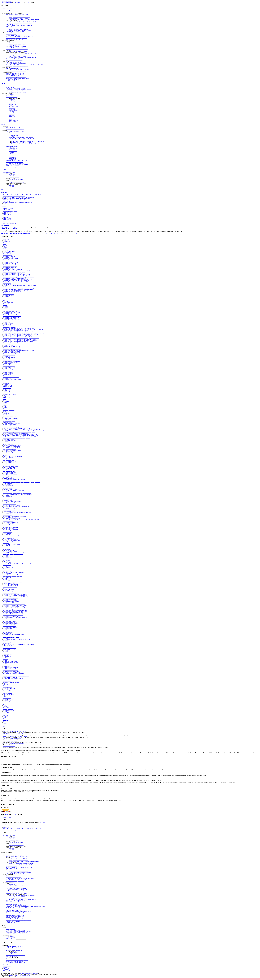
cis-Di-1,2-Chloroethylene (8, 589)
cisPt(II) (5, 696)
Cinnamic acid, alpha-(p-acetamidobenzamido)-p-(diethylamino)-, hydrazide (19, 339)
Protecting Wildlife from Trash (12, 75)
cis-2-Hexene (6, 507)
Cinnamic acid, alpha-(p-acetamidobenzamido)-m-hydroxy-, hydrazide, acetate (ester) (21, 334)
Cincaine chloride (7, 252)
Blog (2, 189)
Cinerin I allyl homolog (8, 302)
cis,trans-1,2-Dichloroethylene (9, 424)
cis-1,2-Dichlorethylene (8, 457)
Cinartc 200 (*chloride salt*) (9, 251)
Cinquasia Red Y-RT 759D (9, 390)
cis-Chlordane (6, 561)
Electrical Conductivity (13, 106)
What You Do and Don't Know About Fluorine (16, 92)
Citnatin (5, 718)
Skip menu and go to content (7, 8)
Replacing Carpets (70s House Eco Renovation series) (14, 201)
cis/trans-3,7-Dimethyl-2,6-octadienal (11, 682)
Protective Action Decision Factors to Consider (21, 142)
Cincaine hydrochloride (8, 253)
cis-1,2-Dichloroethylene (8, 460)
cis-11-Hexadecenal (7, 483)
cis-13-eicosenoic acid (8, 485)
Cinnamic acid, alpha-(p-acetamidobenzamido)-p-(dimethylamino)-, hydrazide (19, 340)
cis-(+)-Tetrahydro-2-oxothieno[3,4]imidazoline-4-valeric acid (16, 428)
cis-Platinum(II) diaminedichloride (10, 668)
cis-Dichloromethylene (8, 629)
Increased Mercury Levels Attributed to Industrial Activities (18, 69)
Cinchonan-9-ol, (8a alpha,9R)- (10, 266)
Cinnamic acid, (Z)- (7, 325)
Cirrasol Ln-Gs (6, 414)
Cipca (4, 400)
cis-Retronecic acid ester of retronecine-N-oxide (13, 673)
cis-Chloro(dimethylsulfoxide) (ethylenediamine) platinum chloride (17, 563)
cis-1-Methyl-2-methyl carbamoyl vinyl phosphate (14, 479)
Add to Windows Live (8, 216)
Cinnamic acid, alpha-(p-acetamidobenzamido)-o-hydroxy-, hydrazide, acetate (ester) (21, 338)
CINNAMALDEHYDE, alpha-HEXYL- (12, 316)
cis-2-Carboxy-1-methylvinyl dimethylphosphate (13, 501)
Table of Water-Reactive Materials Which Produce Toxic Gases (22, 138)
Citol (4, 722)
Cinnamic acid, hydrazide (8, 344)
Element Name (12, 116)
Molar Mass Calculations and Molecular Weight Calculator (18, 89)
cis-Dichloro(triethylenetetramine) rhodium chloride (14, 604)
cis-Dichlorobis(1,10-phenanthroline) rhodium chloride (15, 610)
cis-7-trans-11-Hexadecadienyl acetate (11, 524)
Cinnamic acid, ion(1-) (8, 345)
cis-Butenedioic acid (7, 557)
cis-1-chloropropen (7, 475)
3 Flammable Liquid (13, 149)
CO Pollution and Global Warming (13, 35)
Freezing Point (12, 109)
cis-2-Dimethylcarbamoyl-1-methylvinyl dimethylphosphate (16, 506)
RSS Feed (3, 206)
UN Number (14, 134)
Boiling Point (11, 100)
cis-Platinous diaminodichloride (10, 661)
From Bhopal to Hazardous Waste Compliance (16, 46)
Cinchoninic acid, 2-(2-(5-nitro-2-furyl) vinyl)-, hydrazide (15, 290)
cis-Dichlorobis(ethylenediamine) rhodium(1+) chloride (15, 617)
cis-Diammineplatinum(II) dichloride (11, 601)
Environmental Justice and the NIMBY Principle (16, 51)
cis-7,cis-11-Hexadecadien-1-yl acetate (11, 523)
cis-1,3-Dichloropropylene (8, 471)
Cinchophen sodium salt (8, 294)
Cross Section (12, 103)
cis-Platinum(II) (6, 666)
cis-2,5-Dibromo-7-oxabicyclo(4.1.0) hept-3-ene (13, 490)
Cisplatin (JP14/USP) (7, 687)
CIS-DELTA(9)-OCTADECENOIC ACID (12, 582)
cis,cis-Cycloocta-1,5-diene (9, 421)
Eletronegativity (12, 108)
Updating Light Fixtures (14, 177)
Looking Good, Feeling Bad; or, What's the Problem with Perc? (22, 21)
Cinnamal (5, 308)
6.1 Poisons (11, 153)
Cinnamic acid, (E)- (7, 324)
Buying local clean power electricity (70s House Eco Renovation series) (18, 197)
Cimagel (5, 240)
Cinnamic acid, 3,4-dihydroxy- (9, 327)
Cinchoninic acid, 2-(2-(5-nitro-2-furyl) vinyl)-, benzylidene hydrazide (18, 289)
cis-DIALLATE (6, 590)
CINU (4, 395)
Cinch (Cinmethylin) (7, 255)
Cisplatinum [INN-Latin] (8, 694)
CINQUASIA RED (7, 386)
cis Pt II (4, 417)
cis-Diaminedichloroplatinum (9, 591)
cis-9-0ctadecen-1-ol (7, 530)
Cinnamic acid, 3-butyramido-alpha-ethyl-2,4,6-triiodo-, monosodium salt (19, 328)
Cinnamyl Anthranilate (8, 372)
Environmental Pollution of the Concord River (16, 71)
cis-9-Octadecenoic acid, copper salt (11, 535)
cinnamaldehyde (6, 309)
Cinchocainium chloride (8, 257)
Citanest (5, 706)
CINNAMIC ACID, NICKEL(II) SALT (12, 346)
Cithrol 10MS (6, 713)
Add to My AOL (6, 213)
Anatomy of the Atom (10, 87)
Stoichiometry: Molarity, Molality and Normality (16, 90)
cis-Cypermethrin (7, 577)
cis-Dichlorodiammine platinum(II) (10, 623)
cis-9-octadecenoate (7, 533)
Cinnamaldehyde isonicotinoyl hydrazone (12, 312)
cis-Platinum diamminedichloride (10, 665)
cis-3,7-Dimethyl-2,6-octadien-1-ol (10, 517)
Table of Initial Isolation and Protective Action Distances (21, 137)
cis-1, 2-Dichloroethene (8, 444)
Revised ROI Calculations (14, 186)
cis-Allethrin (6, 543)
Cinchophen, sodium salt (8, 295)
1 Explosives (11, 147)
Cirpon (4, 411)
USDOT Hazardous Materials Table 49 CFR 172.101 (14, 731)
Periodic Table (6, 827)
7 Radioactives (12, 154)
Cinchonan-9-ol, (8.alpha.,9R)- (9, 264)
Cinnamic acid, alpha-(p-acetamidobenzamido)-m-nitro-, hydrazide (17, 335)
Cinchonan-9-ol (6, 259)
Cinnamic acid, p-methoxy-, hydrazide (11, 351)
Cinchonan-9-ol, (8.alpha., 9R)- (10, 263)
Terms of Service (6, 966)
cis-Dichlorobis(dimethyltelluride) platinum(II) (13, 615)
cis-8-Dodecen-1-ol (7, 526)
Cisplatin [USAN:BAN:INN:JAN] (10, 688)
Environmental (4, 2)
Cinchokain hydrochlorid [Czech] (10, 258)
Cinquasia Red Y (7, 389)
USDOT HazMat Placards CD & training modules (17, 160)
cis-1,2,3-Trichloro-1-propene (9, 449)
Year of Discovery (12, 121)
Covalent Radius (12, 101)
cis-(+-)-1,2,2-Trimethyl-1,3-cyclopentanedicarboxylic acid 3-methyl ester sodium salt (21, 429)
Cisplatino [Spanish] (7, 693)
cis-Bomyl (5, 555)
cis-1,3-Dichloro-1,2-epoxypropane (10, 466)
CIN (4, 246)
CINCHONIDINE (7, 283)
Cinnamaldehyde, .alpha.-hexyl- (10, 314)
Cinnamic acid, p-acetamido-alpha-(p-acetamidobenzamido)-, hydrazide (18, 350)
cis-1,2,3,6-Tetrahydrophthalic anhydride (12, 447)
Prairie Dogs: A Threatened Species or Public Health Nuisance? (22, 53)
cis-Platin (5, 660)
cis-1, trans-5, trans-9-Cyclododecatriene (12, 445)
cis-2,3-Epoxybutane (7, 488)
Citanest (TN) (6, 707)
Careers (27, 2)
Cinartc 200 (5, 250)
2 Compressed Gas (13, 148)
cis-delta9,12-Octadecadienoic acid (10, 585)
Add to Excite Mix (7, 219)
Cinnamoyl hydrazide (7, 363)
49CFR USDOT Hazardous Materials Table (15, 145)
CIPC (4, 399)
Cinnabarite (5, 307)
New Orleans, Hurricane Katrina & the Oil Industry (17, 49)
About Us (5, 967)
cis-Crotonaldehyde (7, 569)
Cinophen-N (6, 384)
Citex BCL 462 (6, 712)
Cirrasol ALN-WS (7, 413)
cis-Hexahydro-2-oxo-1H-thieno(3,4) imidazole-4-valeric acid (16, 639)
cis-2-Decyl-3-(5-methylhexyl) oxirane (11, 505)
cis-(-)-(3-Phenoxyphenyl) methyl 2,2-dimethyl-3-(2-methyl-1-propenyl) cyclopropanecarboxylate (24, 430)
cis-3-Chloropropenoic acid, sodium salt (11, 518)
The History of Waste (10, 80)
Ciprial (4, 406)
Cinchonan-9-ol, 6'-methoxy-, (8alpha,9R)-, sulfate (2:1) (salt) (16, 275)
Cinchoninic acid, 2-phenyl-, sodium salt (12, 291)
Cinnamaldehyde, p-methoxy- (9, 318)
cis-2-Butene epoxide (7, 496)
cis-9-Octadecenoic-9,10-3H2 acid (10, 537)
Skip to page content (7, 221)
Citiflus (4, 717)
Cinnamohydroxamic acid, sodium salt (11, 361)
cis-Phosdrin (6, 655)
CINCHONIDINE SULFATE (9, 284)
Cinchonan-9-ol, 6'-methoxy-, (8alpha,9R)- (12, 273)
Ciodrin (4, 396)
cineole (4, 300)
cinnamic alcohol (6, 356)
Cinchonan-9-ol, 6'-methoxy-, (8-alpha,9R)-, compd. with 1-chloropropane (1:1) (20, 270)
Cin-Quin (5, 248)
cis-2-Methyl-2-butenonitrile (9, 510)
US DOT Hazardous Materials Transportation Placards (15, 736)
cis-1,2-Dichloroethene (8, 458)
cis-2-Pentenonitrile (7, 515)
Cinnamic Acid (6, 322)
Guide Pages (11, 136)
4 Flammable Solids (13, 151)
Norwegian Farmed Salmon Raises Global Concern (20, 30)
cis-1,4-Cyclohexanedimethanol (10, 472)
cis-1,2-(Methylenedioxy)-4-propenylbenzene (13, 450)
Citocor (4, 721)
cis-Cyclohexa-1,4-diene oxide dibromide (12, 574)
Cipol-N (5, 403)
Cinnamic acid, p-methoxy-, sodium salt (11, 352)
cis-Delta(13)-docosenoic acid (9, 580)
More (4, 203)
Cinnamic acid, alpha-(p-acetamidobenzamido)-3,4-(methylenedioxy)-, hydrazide (20, 331)
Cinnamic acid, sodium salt (9, 355)
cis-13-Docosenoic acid (8, 484)
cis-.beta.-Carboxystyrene (8, 439)
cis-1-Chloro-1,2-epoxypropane (10, 474)
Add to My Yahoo (7, 209)
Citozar (4, 724)
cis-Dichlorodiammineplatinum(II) (10, 626)
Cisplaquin (5, 684)
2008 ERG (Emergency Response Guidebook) (13, 733)
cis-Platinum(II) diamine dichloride (10, 667)
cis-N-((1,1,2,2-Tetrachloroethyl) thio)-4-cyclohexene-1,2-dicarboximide (18, 644)
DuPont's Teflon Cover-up (11, 24)
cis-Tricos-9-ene (6, 679)
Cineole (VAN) (6, 301)
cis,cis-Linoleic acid (7, 422)
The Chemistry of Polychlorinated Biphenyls (15, 88)
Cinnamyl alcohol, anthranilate (9, 369)
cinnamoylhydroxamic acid (9, 366)
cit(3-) (4, 705)
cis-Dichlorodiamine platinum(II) (10, 620)
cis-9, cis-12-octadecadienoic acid (10, 527)
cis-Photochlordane (7, 657)
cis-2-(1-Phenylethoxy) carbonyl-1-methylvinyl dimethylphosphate (17, 494)
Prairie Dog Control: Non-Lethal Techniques (18, 55)
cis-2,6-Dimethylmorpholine (9, 491)
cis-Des (4, 588)
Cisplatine (5, 689)
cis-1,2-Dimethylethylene (8, 462)
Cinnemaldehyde (6, 383)
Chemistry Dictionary (10, 95)
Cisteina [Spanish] (7, 700)
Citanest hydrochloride (8, 709)
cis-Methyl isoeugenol (8, 641)
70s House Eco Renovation (9, 172)
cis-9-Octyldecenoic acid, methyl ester (11, 540)
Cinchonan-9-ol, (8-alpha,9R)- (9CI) (11, 262)
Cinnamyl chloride (7, 374)
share (5, 817)
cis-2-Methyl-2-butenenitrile (9, 508)
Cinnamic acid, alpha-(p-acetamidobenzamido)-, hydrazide (15, 330)
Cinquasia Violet (6, 391)
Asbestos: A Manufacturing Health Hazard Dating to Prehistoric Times (24, 19)
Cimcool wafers (6, 241)
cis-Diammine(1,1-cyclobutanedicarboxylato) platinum (15, 595)
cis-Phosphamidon (7, 656)
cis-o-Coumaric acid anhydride (9, 646)
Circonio (5, 407)
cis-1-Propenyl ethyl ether (8, 480)
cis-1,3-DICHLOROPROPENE (10, 468)
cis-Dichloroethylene (7, 628)
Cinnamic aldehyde (7, 358)
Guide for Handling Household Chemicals (12, 738)
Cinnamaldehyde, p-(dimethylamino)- (11, 317)
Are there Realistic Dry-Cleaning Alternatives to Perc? (20, 23)
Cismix (4, 683)
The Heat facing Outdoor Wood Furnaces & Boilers (17, 66)
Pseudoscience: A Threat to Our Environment (15, 58)
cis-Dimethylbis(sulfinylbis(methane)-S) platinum (13, 634)
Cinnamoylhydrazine (7, 364)
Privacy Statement (7, 964)
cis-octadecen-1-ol (7, 650)
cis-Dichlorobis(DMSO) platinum (10, 616)
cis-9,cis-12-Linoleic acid (8, 528)
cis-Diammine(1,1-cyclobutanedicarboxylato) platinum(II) (15, 596)
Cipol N (5, 402)
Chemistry (9, 2)
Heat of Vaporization (13, 110)
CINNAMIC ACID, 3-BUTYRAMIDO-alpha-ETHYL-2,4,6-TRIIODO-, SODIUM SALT (23, 329)
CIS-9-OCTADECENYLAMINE (10, 539)
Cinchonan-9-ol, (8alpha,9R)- (9, 267)
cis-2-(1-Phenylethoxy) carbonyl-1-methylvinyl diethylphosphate (17, 493)
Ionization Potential (13, 112)
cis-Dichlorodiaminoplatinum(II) (10, 622)
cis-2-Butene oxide (7, 497)
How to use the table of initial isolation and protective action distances (26, 143)
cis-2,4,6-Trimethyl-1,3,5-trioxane (10, 489)
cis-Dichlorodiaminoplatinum (9, 621)
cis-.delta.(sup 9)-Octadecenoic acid (10, 440)
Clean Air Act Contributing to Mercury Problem (16, 63)
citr (4, 726)
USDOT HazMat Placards (11, 146)
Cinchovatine (6, 296)
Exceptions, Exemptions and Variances (14, 162)
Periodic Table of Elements (11, 97)
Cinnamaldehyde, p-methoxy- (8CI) (11, 319)
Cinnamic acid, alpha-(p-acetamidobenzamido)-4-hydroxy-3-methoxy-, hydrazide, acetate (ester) (23, 333)
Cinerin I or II (6, 303)
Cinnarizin (5, 382)
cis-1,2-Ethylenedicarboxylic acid (10, 465)
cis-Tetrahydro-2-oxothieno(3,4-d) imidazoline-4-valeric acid (16, 676)
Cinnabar (5, 305)
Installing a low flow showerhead (16, 179)
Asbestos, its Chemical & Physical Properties (18, 18)
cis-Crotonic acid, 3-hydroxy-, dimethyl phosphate (14, 572)
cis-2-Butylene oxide (7, 500)
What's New (4, 192)
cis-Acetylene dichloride (8, 541)
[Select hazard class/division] (13, 957)
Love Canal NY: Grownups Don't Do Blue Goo (16, 47)
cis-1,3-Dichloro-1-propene (9, 467)
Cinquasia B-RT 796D (8, 385)
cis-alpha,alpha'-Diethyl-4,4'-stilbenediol (11, 544)
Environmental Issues (6, 10)
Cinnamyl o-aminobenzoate (9, 375)
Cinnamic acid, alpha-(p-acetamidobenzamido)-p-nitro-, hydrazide (17, 342)
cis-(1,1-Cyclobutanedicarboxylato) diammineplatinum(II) (15, 433)
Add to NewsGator (7, 212)
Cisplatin (5, 685)
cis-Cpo (5, 568)
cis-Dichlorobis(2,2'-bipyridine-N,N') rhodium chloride (15, 611)
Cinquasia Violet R (7, 392)
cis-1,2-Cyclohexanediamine (9, 452)
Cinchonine (5, 286)
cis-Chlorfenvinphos (7, 562)
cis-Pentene (5, 652)
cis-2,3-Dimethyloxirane (8, 486)
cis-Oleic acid (6, 651)
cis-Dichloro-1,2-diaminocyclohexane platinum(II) (14, 606)
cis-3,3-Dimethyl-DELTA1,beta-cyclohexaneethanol (14, 516)
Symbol (10, 119)
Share (6, 814)
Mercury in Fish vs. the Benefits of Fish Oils (18, 29)
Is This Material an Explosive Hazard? (14, 166)
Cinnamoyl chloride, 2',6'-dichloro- (10, 362)
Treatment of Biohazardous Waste (13, 79)
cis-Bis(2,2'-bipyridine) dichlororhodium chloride (13, 552)
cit (3, 704)
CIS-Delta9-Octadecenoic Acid (10, 587)
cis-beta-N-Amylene (7, 549)
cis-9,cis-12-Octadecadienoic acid (10, 529)
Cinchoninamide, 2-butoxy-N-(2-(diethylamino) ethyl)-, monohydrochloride (19, 285)
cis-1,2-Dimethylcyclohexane (9, 461)
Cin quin (5, 247)
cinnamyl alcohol (7, 368)
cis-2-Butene (6, 495)
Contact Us (5, 969)
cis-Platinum (6, 663)
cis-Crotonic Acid (7, 571)
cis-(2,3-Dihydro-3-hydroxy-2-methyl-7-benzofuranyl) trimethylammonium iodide (20, 435)
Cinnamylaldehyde (7, 378)
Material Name (14, 135)
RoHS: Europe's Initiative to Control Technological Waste (18, 78)
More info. (42, 822)
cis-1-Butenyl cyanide (8, 473)
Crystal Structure (12, 104)
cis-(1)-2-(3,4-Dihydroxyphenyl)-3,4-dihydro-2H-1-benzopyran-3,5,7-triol (19, 432)
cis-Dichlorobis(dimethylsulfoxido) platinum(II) (13, 613)
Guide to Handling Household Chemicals (15, 73)
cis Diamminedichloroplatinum (9, 416)
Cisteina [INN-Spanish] (8, 699)
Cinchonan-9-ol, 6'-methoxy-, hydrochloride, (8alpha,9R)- (15, 281)
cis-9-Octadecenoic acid (8, 534)
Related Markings (12, 158)
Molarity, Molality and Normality (10, 741)
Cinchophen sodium (7, 292)
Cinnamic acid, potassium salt (9, 353)
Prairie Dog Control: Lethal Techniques (17, 56)
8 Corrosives (11, 156)
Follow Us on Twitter (7, 970)
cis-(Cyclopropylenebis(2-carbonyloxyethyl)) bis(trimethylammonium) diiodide (20, 436)
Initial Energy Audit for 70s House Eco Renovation (14, 196)
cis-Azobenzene (6, 545)
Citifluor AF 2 (6, 716)
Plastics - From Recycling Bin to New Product (16, 77)
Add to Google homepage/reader (10, 211)
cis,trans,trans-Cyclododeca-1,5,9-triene (11, 423)
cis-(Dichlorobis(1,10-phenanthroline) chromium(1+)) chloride (16, 438)
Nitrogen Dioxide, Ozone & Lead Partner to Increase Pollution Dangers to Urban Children (25, 64)
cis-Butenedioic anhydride (8, 558)
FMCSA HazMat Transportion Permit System (15, 163)
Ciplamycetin (6, 401)
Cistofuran (5, 703)
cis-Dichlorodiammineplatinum (9, 624)
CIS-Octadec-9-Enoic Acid (9, 649)
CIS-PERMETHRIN (7, 654)
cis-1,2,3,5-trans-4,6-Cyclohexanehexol (11, 446)
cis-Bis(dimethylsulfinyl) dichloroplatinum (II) (13, 554)
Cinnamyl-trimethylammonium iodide (11, 377)
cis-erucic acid (6, 635)
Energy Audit (11, 185)
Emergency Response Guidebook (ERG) (14, 131)
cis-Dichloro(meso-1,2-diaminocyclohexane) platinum (14, 602)
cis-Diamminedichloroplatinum (9, 599)
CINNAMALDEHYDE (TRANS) (10, 311)
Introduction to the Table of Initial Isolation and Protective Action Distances (27, 141)
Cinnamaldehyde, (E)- (8, 313)
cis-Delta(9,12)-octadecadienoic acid (11, 583)
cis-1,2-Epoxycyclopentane (9, 463)
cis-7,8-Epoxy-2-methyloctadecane (10, 522)
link (10, 817)
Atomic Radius (12, 99)
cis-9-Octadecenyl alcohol (8, 538)
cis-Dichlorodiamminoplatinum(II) (10, 627)
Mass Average (12, 114)
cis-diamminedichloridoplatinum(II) (10, 598)
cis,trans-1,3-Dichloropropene (9, 425)
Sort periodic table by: (11, 940)
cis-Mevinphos (6, 643)
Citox (4, 723)
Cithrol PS (5, 715)
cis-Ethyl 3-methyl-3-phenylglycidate (11, 637)
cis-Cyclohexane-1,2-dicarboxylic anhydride (12, 576)
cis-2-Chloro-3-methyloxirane (9, 504)
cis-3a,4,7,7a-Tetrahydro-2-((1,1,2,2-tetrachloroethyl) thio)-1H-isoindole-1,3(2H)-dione (21, 519)
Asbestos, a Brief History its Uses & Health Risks (19, 17)
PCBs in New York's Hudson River (13, 68)
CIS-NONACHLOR (7, 645)
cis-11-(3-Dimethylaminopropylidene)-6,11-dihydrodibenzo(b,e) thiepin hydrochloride (21, 482)
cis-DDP (5, 579)
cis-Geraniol (5, 638)
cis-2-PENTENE (7, 513)
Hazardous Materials (17, 2)
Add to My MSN (7, 214)
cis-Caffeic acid (6, 560)
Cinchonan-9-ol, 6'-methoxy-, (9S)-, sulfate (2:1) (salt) (14, 278)
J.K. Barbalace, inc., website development (29, 973)
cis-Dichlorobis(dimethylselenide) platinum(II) (13, 612)
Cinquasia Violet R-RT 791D (9, 394)
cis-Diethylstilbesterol (7, 632)
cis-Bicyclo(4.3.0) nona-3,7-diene (10, 550)
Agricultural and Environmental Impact (17, 44)
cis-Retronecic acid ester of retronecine (11, 672)
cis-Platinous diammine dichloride (10, 662)
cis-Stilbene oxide (7, 674)
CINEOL (5, 299)
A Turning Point (12, 45)
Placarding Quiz (12, 159)
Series (10, 117)
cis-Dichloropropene (7, 630)
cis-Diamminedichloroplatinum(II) (10, 600)
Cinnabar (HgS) (6, 306)
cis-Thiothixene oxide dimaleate (10, 677)
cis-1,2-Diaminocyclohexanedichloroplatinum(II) (13, 456)
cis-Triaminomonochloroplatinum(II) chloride (13, 678)
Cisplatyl (5, 695)
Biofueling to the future (11, 34)
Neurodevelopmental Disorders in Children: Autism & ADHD (19, 25)
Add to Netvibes (6, 217)
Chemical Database (10, 94)
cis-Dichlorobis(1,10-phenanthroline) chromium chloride (15, 607)
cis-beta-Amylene (7, 546)
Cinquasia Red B (7, 388)
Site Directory (6, 968)
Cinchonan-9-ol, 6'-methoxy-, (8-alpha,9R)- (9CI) (14, 269)
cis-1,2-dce (5, 455)
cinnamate (5, 320)
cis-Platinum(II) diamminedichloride (11, 671)
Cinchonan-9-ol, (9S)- (8, 261)
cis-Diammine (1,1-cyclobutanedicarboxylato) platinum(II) (15, 594)
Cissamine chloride (7, 698)
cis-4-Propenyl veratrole (8, 521)
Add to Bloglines (7, 218)
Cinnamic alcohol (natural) (9, 357)
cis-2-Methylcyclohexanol (8, 511)
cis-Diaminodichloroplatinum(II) (10, 593)
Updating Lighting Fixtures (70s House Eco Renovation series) (16, 198)
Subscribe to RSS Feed (8, 208)
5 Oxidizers (11, 152)
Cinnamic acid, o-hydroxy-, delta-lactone (12, 349)
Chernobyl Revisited (13, 42)
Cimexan (5, 245)
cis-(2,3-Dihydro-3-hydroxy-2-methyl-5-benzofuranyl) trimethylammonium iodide (20, 434)
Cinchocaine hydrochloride (9, 256)
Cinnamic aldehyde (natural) (9, 360)
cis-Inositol (5, 640)
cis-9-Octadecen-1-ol (7, 532)
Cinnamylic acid (6, 380)
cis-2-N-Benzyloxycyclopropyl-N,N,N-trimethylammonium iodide (17, 512)
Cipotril (4, 405)
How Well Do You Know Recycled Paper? (15, 74)
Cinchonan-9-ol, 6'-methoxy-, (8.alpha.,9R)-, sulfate (14, 272)
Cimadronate (6, 239)
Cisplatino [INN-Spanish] (8, 692)
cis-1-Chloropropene (7, 477)
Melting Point (11, 115)
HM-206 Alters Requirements (12, 165)
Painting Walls (12, 174)
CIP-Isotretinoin (6, 397)
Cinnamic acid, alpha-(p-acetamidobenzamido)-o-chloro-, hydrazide (17, 336)
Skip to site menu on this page (9, 223)
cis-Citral (5, 566)
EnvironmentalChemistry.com (7, 1)
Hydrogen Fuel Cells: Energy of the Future (15, 39)
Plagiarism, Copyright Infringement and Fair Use (19, 975)
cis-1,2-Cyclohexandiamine (9, 451)
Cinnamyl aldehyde (7, 371)
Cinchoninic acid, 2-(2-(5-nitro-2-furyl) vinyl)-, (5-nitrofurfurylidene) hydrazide (20, 288)
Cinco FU (5, 297)
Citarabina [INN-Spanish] (8, 710)
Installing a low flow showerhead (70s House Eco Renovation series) (18, 202)
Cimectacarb (6, 242)
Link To (14, 814)
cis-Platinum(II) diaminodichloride (10, 670)
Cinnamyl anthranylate (8, 373)
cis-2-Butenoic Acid (7, 499)
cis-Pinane (5, 659)
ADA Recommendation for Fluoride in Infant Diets (17, 14)
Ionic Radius (11, 111)
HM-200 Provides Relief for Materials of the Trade (17, 164)
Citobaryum (5, 720)
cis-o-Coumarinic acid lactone (9, 648)
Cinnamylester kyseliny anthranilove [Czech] (12, 379)
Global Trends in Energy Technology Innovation (16, 38)
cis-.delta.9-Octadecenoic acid (9, 443)
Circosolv (5, 408)
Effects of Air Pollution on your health (14, 62)
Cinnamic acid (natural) (8, 323)
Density (10, 105)
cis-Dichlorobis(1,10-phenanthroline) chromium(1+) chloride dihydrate (18, 609)
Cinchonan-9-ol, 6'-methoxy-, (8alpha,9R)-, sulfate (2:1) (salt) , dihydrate (18, 277)
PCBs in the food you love (11, 26)
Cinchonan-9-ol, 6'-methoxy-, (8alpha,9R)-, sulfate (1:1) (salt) (16, 274)
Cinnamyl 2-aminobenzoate (9, 367)
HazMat (3, 124)
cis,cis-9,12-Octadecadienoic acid (10, 419)
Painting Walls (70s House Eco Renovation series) (14, 199)
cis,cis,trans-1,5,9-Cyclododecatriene (11, 418)
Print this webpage (5, 225)
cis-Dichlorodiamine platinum (9, 618)
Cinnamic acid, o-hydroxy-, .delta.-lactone (12, 347)
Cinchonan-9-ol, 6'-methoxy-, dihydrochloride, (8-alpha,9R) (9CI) (17, 279)
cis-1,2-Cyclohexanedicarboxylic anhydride (12, 454)
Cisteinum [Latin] (7, 701)
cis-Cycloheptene (7, 573)
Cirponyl (5, 412)
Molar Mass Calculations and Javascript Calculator (14, 743)
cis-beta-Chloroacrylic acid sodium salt (11, 548)
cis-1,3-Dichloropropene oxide (9, 469)
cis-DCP (5, 578)
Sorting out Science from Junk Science (14, 60)
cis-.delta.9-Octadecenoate (8, 441)
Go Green (3, 169)
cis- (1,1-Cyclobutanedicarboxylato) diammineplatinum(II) (15, 427)
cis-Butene (5, 556)
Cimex (4, 244)
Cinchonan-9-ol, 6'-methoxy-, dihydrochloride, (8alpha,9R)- (16, 280)
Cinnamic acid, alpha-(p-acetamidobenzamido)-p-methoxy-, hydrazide (18, 341)
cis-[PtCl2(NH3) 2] (7, 681)
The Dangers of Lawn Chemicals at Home (15, 31)
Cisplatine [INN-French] (8, 690)
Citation (5, 711)
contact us (87, 233)
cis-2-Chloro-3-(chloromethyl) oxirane (11, 502)
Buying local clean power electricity (16, 182)
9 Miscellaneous (12, 157)
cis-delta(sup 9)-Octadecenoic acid (10, 584)
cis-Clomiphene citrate (8, 567)
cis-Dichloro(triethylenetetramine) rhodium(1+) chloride (15, 605)
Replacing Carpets (13, 175)
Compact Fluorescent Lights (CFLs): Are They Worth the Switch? (20, 36)
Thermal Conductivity (13, 120)
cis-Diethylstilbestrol (7, 633)
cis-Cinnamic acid (7, 565)
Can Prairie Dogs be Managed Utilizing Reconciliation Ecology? (22, 57)
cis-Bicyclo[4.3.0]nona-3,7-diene (10, 551)
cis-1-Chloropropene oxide (9, 478)
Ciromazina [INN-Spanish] (9, 410)
